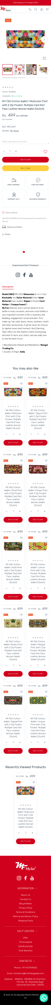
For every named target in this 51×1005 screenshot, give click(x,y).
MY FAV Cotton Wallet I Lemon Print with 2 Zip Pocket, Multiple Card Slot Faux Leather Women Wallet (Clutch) (38, 573)
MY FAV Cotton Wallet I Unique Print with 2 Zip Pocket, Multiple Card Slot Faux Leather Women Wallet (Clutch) (38, 727)
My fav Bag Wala (18, 995)
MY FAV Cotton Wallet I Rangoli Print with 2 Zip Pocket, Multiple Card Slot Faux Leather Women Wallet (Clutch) (38, 650)
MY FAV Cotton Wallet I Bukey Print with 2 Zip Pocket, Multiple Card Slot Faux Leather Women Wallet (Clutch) (13, 650)
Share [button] (7, 234)
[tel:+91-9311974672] (30, 9)
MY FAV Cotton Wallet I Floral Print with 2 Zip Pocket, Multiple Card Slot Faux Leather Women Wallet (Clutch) (13, 496)
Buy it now (25, 168)
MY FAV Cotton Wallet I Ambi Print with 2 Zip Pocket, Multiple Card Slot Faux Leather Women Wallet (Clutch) (13, 573)
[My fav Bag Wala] (5, 9)
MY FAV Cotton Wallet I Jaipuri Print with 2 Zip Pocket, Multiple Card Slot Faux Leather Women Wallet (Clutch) (37, 419)
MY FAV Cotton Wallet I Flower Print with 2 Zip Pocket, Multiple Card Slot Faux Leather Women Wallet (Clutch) (37, 496)
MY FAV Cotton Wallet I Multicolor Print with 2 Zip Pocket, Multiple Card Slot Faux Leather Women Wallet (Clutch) (13, 419)
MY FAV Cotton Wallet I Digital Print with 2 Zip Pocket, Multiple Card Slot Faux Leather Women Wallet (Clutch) (13, 727)
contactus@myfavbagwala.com (28, 973)
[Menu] (47, 9)
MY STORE (7, 378)
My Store (12, 92)
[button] (44, 39)
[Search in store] (36, 9)
